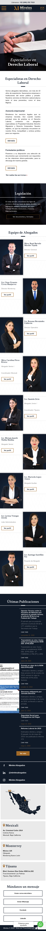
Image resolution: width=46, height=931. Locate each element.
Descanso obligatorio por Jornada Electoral (31, 692)
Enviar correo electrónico (23, 893)
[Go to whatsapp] (40, 924)
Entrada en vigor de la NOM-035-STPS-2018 (32, 666)
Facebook (23, 910)
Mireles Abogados (17, 765)
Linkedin (23, 918)
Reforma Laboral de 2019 (31, 728)
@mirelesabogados (17, 773)
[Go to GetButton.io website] (40, 928)
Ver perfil (30, 256)
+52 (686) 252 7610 (27, 2)
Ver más (23, 753)
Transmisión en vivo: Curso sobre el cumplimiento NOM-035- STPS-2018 (32, 642)
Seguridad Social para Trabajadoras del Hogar (30, 716)
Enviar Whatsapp (23, 902)
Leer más (24, 632)
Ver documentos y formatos (23, 217)
